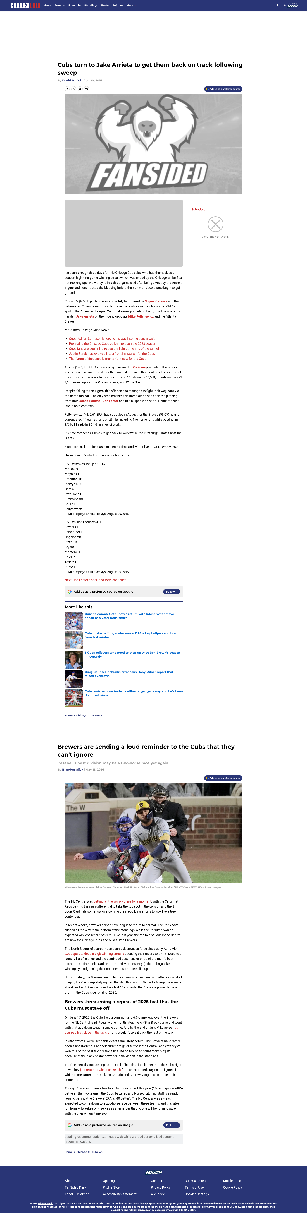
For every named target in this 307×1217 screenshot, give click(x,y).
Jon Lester (110, 401)
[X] (284, 5)
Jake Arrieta (85, 316)
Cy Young (140, 367)
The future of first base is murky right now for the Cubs (107, 358)
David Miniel (71, 80)
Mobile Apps (232, 1181)
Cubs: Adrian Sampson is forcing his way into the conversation (113, 338)
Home (69, 715)
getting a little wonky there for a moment (122, 901)
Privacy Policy (160, 1187)
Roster (105, 5)
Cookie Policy (232, 1187)
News (47, 5)
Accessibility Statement (120, 1194)
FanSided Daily (75, 1187)
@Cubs (77, 522)
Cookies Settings (197, 1194)
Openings (109, 1181)
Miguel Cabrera (156, 301)
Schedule (74, 5)
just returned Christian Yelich (100, 1070)
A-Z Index (158, 1194)
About (69, 1181)
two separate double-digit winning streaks (94, 954)
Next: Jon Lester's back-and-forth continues (95, 580)
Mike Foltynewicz (141, 316)
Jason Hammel (90, 401)
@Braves (78, 464)
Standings (91, 5)
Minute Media (45, 1203)
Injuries (118, 5)
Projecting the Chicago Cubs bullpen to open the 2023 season (112, 343)
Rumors (59, 5)
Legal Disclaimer (77, 1194)
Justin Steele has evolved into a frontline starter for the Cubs (112, 353)
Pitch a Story (112, 1187)
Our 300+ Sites (195, 1181)
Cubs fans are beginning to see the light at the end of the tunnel (114, 348)
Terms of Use (194, 1187)
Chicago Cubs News (89, 715)
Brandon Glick (72, 769)
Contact (156, 1181)
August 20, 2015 (118, 514)
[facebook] (277, 5)
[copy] (86, 88)
